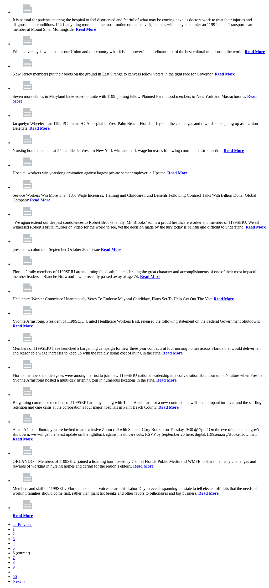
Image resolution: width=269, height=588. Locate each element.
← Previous (22, 524)
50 (15, 576)
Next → (19, 581)
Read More (86, 29)
